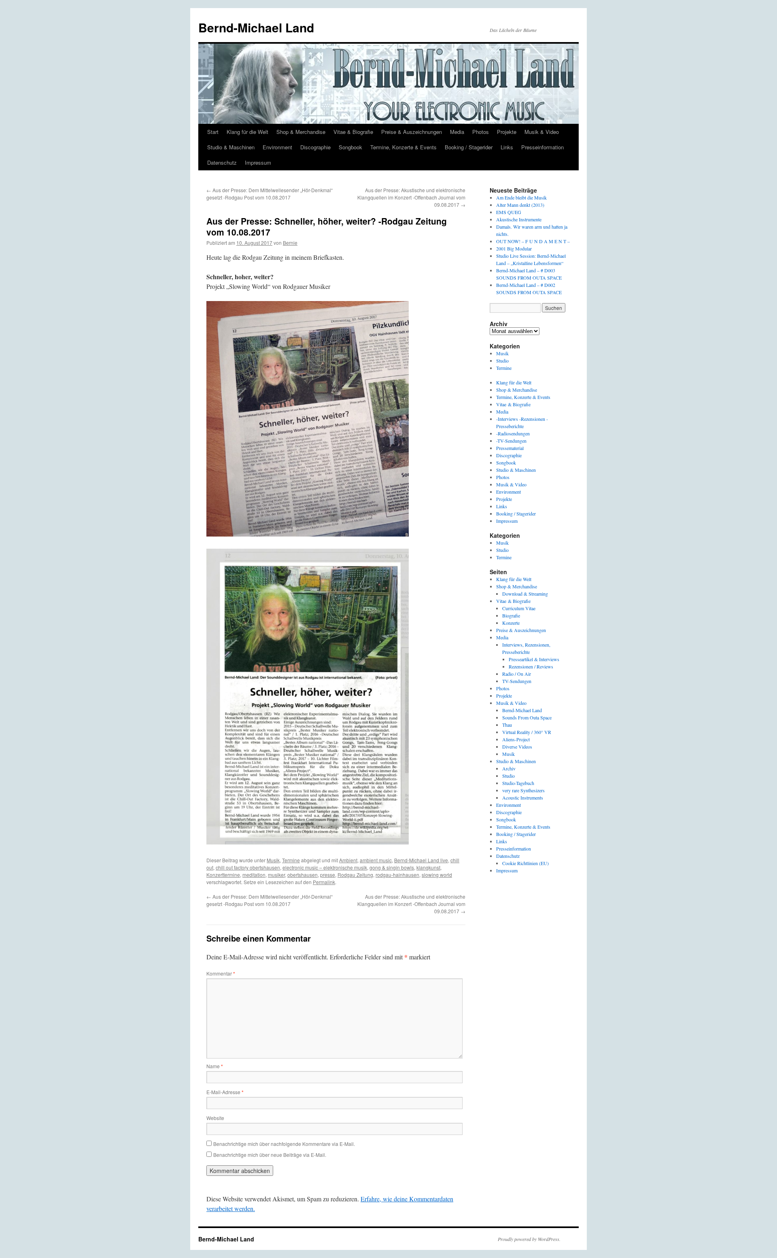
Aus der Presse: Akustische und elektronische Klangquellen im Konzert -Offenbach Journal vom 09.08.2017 (411, 197)
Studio (502, 360)
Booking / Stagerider (469, 147)
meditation (253, 874)
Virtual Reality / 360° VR (526, 732)
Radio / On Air (516, 673)
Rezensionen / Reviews (531, 666)
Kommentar (220, 973)
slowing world (437, 874)
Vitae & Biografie (353, 132)
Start (213, 132)
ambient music (376, 860)
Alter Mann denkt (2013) (520, 205)
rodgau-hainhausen (397, 874)
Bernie (290, 242)
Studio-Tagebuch (518, 783)
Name (214, 1066)
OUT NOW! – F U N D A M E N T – (533, 241)
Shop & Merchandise (300, 132)
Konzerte (511, 622)
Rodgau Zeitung (355, 874)
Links (507, 147)
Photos (480, 132)
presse (327, 874)
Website (215, 1117)
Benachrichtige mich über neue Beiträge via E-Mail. (269, 1154)
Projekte (506, 132)
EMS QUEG (508, 212)
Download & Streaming (525, 593)
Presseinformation (542, 147)
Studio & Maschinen (231, 147)
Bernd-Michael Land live (421, 860)
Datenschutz (222, 162)
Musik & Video (541, 132)
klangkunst (428, 867)
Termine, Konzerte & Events (403, 147)
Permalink (324, 881)
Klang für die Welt (247, 132)
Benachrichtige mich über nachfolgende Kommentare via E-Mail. (284, 1143)
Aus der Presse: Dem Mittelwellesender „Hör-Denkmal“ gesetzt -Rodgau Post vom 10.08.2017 (269, 194)
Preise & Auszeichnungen (411, 132)
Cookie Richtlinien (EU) (525, 863)
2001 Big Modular (514, 248)
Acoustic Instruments (522, 797)
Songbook (350, 147)
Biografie (511, 615)
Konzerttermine (223, 874)
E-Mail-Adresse (225, 1091)
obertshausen (302, 874)
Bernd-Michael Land (256, 27)
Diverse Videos (517, 746)
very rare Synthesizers (523, 790)
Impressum (258, 162)
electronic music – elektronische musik (324, 867)
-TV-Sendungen (511, 440)
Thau (507, 724)
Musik (273, 860)
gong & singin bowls (391, 867)
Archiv (509, 768)
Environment (277, 147)
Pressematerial (510, 448)
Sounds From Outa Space (527, 717)
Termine (291, 860)
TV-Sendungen (516, 681)
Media (457, 132)
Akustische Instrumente (518, 219)
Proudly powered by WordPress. (529, 1239)
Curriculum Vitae (518, 608)
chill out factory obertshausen (248, 867)
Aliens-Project (516, 739)
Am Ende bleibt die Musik (521, 197)
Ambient (348, 860)
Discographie (315, 147)
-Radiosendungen (513, 433)
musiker (276, 874)
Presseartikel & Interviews (534, 659)
